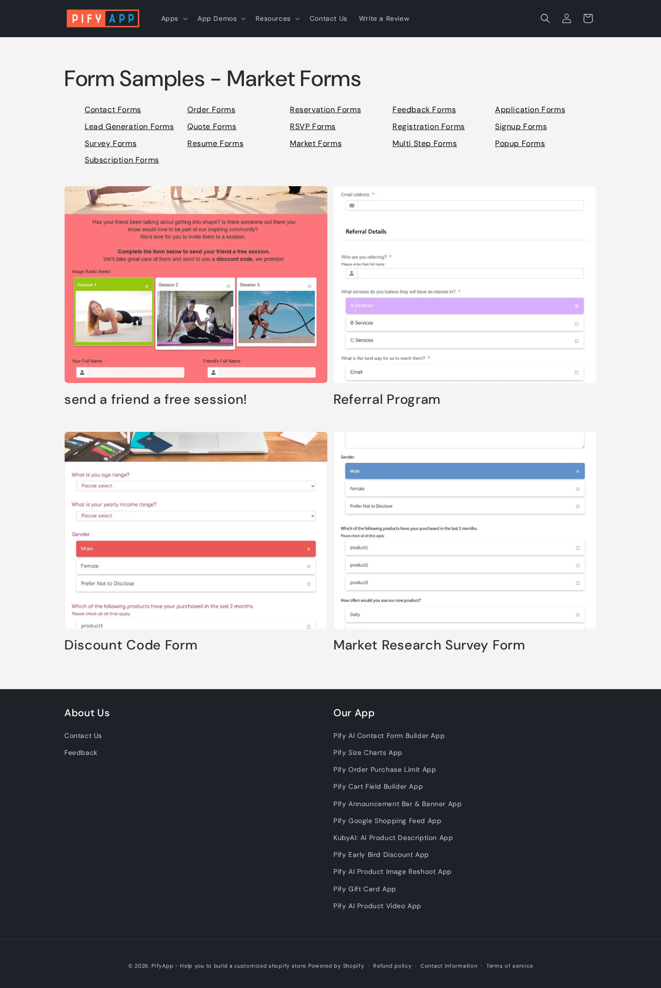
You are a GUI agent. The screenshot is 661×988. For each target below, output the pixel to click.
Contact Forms (113, 109)
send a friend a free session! (155, 399)
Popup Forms (520, 143)
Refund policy (392, 965)
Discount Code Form (130, 645)
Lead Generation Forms (129, 126)
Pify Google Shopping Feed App (387, 820)
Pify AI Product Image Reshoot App (392, 871)
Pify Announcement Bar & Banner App (397, 803)
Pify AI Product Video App (377, 905)
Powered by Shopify (336, 965)
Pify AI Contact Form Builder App (389, 735)
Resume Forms (215, 143)
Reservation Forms (325, 109)
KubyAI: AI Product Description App (393, 837)
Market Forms (316, 143)
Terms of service (509, 965)
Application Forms (530, 109)
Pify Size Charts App (368, 752)
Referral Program (387, 399)
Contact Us (83, 735)
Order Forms (211, 109)
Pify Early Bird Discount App (381, 854)
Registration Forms (428, 126)
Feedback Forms (424, 109)
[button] (173, 18)
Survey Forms (110, 143)
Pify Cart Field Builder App (378, 786)
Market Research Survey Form (429, 645)
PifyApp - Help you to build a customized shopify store (228, 965)
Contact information (449, 965)
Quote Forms (212, 126)
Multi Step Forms (424, 143)
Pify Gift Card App (364, 889)
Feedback (81, 752)
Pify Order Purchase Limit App (384, 769)
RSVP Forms (313, 126)
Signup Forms (521, 126)
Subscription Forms (122, 160)
